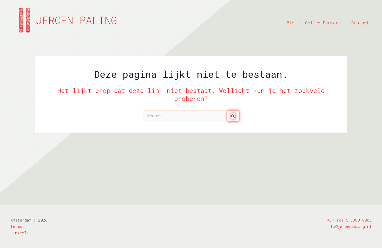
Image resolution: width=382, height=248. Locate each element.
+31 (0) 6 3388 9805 (349, 220)
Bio (290, 22)
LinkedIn (19, 232)
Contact (360, 22)
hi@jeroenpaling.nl (351, 226)
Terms (16, 226)
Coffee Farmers (323, 22)
